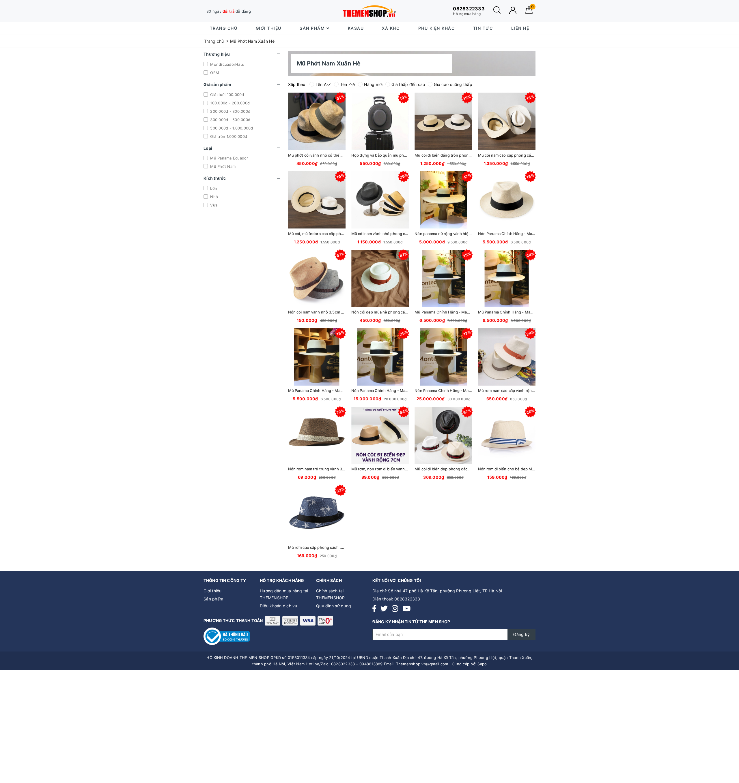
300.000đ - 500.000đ (229, 119)
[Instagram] (395, 608)
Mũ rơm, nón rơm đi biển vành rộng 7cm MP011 (393, 469)
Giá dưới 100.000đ (226, 94)
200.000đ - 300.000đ (229, 111)
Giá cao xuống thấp (453, 84)
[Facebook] (374, 608)
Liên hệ (520, 28)
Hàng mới (373, 84)
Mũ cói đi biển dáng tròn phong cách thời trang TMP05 (464, 155)
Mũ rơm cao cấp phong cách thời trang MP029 (329, 547)
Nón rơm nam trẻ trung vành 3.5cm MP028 (326, 469)
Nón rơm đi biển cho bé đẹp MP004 (510, 469)
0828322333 (407, 598)
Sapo (482, 664)
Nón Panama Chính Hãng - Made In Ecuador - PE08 (461, 390)
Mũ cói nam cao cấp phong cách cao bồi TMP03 (520, 155)
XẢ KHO (391, 28)
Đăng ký (521, 634)
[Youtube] (406, 608)
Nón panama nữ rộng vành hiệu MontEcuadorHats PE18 (464, 233)
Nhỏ (213, 196)
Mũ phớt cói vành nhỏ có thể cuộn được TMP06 (331, 155)
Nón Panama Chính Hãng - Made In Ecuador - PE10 (524, 233)
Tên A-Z (323, 84)
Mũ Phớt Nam (222, 166)
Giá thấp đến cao (408, 84)
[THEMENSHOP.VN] (369, 11)
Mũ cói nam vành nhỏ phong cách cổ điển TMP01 (395, 233)
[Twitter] (384, 608)
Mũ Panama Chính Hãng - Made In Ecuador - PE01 (459, 312)
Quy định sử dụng (333, 605)
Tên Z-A (347, 84)
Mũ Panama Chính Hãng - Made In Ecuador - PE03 (333, 390)
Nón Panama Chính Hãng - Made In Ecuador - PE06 (397, 390)
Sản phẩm (313, 28)
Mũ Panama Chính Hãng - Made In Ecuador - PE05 (523, 312)
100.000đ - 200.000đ (229, 102)
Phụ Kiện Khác (436, 28)
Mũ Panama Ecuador (228, 158)
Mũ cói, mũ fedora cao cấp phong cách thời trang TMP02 (339, 233)
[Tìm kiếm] (497, 12)
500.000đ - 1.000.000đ (231, 127)
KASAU (356, 28)
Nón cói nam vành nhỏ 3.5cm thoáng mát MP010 (331, 312)
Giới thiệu (268, 28)
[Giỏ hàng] (529, 12)
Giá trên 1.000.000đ (228, 136)
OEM (214, 72)
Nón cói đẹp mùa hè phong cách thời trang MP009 (396, 312)
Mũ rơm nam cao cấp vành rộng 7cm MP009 (517, 390)
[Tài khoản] (512, 10)
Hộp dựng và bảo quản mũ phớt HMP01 (386, 155)
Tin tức (483, 28)
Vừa (213, 205)
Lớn (213, 188)
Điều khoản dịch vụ (278, 605)
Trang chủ (224, 28)
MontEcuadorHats (226, 64)
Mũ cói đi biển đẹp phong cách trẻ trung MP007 (458, 469)
